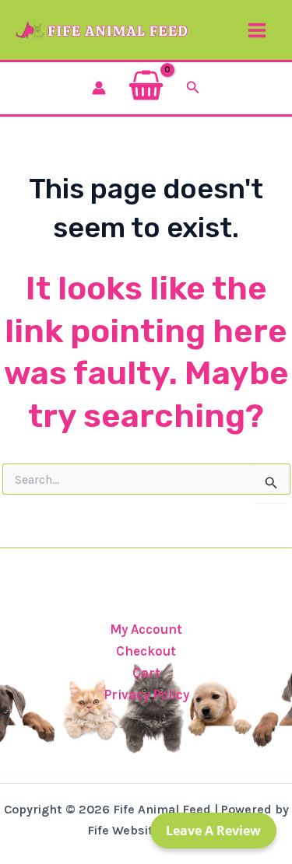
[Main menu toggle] (256, 30)
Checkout (146, 651)
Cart (146, 672)
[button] (193, 88)
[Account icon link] (99, 88)
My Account (146, 629)
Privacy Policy (146, 694)
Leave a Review (213, 830)
